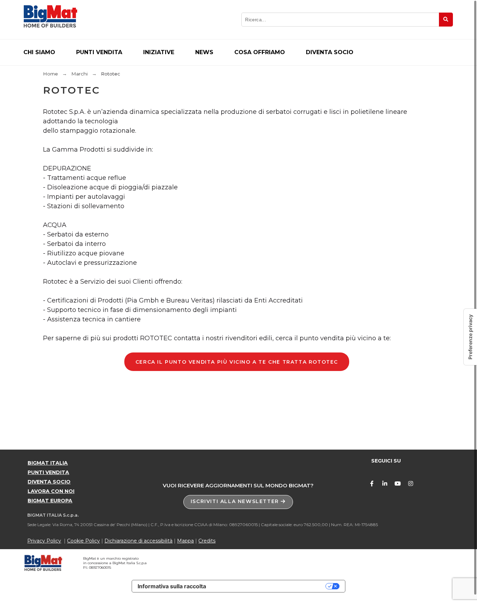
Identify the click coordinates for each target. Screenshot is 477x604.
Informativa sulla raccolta (172, 586)
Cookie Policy (83, 541)
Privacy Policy (44, 541)
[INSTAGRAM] (410, 483)
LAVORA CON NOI (51, 491)
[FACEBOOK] (371, 483)
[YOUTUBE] (397, 483)
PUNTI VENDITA (48, 472)
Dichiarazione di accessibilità (138, 541)
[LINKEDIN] (384, 483)
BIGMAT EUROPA (50, 500)
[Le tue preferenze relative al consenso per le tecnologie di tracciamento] (470, 337)
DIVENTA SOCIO (49, 482)
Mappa (185, 541)
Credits (206, 541)
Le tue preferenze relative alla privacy (269, 586)
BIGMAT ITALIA (48, 463)
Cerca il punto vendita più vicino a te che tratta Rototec (236, 362)
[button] (238, 502)
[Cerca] (446, 20)
